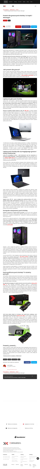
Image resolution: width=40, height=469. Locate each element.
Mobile (24, 1)
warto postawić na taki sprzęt (27, 75)
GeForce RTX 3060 (21, 315)
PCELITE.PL (26, 464)
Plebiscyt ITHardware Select (34, 465)
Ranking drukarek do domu (32, 458)
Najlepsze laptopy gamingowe (23, 457)
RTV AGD (19, 1)
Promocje (9, 359)
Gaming (15, 1)
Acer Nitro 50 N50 (24, 256)
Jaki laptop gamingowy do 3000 (24, 459)
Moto (31, 1)
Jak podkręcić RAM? (6, 459)
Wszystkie (5, 1)
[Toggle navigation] (35, 6)
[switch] (13, 6)
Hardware (10, 1)
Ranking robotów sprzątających (31, 461)
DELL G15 (26, 110)
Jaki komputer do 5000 (6, 457)
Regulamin (17, 464)
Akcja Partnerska (14, 359)
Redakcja (13, 464)
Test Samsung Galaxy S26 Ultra (15, 457)
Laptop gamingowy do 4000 (24, 462)
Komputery (5, 359)
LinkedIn (8, 367)
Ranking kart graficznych (33, 456)
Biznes (28, 1)
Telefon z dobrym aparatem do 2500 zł (15, 461)
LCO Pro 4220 (10, 224)
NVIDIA (19, 359)
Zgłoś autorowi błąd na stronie (12, 369)
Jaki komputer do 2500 (6, 456)
